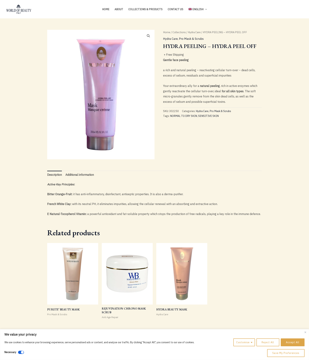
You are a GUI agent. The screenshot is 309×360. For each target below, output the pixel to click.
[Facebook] (295, 9)
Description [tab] (54, 174)
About (119, 9)
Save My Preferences (285, 353)
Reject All (268, 342)
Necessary (10, 352)
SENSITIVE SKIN (208, 116)
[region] (154, 344)
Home (105, 9)
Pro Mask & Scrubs (191, 38)
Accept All (292, 342)
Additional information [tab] (79, 174)
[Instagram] (290, 9)
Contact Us (175, 9)
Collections (179, 32)
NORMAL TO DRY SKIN (183, 116)
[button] (205, 9)
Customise (243, 342)
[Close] (305, 332)
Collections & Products (145, 9)
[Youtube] (301, 9)
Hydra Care (194, 32)
